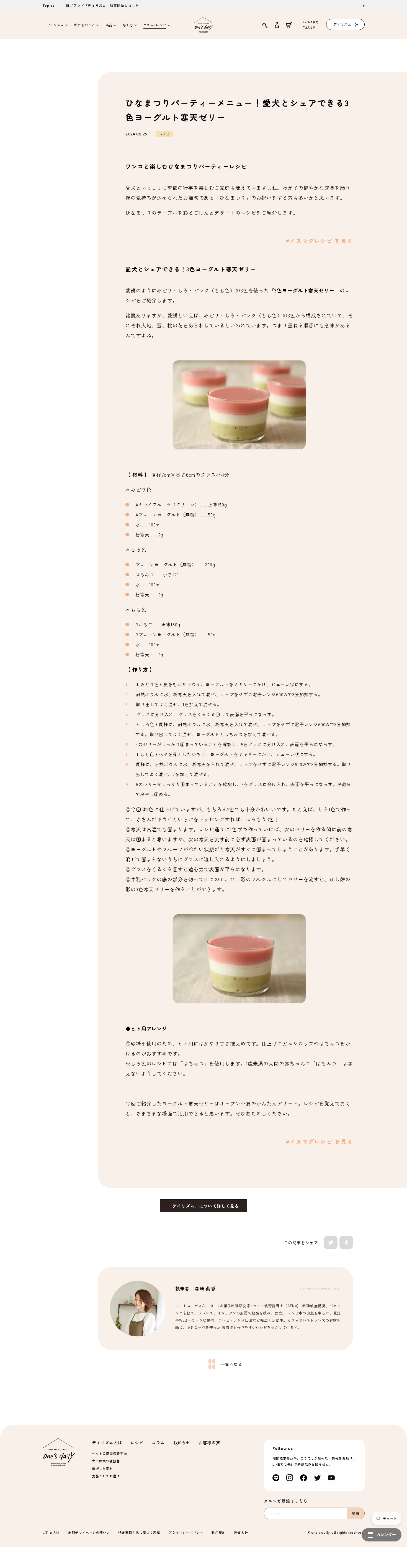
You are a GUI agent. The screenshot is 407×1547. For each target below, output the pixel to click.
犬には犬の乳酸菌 (106, 1460)
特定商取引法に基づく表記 (139, 1532)
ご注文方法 (309, 27)
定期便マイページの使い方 (89, 1532)
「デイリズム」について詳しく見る (203, 1206)
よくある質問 (310, 22)
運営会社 (241, 1532)
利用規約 (218, 1532)
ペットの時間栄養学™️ (110, 1453)
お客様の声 (209, 1442)
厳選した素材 (102, 1468)
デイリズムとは (107, 1442)
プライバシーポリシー (185, 1532)
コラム (158, 1442)
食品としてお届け (106, 1475)
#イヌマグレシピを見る (319, 241)
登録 (356, 1513)
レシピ (136, 1442)
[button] (56, 25)
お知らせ (181, 1442)
